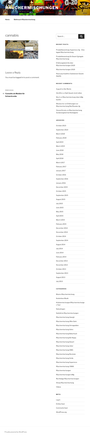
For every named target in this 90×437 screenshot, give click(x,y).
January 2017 (61, 171)
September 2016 (62, 179)
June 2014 (59, 253)
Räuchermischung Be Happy (66, 338)
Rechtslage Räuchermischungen (67, 379)
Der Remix (67, 89)
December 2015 (62, 187)
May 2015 (59, 212)
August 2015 (60, 199)
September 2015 (62, 195)
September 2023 (62, 130)
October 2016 (61, 175)
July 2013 (59, 281)
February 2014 (61, 257)
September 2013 (62, 273)
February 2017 (61, 166)
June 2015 (59, 207)
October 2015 (61, 191)
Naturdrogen (60, 309)
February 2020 (61, 138)
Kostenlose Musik (62, 298)
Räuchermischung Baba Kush (66, 334)
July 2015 (59, 203)
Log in (58, 400)
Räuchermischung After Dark (66, 321)
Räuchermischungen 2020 (65, 69)
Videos (58, 387)
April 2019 (59, 142)
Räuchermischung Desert (65, 342)
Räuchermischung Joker (64, 346)
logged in (19, 77)
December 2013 (62, 261)
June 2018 (59, 150)
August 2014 (60, 244)
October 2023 (61, 125)
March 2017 (60, 162)
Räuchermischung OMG (64, 350)
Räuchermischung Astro (64, 329)
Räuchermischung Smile (64, 358)
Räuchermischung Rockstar (66, 354)
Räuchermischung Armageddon (67, 325)
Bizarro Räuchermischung (65, 294)
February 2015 (61, 224)
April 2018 (59, 158)
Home (7, 19)
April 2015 (59, 216)
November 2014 (62, 232)
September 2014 (62, 240)
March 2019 (60, 146)
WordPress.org (61, 412)
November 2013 (62, 265)
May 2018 (59, 154)
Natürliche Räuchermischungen (67, 313)
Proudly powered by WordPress (16, 432)
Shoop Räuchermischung (65, 383)
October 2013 (61, 269)
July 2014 (59, 248)
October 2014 (61, 236)
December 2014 (62, 228)
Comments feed (62, 408)
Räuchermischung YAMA (65, 366)
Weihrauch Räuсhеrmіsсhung (24, 19)
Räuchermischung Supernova (66, 362)
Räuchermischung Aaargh (65, 317)
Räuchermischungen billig (65, 375)
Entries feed (60, 404)
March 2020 (60, 134)
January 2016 (61, 183)
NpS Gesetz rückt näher (73, 93)
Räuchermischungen (31, 7)
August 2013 (60, 277)
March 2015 (60, 220)
